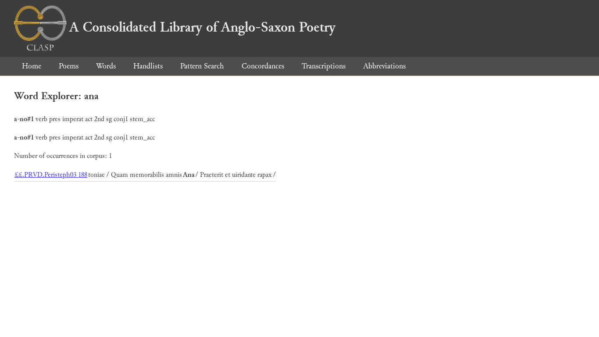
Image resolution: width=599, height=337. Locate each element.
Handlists (148, 66)
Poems (68, 66)
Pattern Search (202, 66)
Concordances (263, 66)
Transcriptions (324, 66)
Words (106, 66)
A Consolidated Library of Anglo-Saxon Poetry (202, 27)
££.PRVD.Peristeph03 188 (50, 175)
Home (31, 66)
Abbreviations (384, 66)
